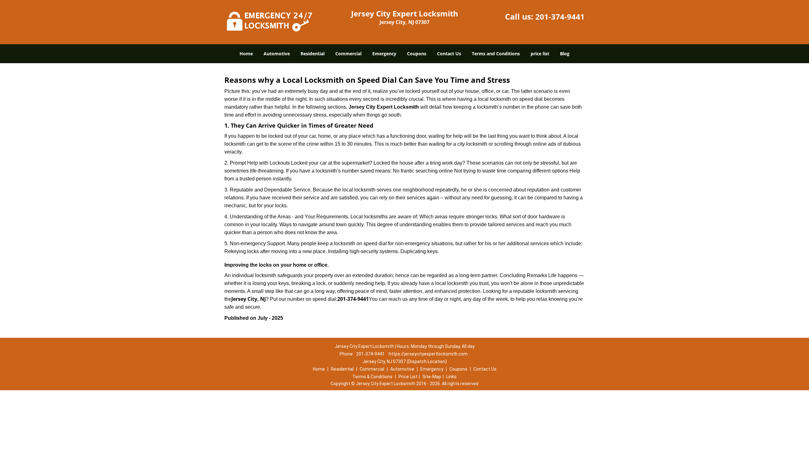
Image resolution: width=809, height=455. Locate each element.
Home (246, 54)
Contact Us (449, 54)
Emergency (384, 54)
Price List (407, 376)
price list (540, 54)
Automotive (277, 54)
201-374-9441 (560, 16)
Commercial (348, 54)
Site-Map (432, 376)
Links (451, 376)
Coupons (416, 54)
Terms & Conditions (372, 376)
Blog (564, 54)
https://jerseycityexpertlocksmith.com (428, 353)
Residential (313, 54)
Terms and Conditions (496, 54)
